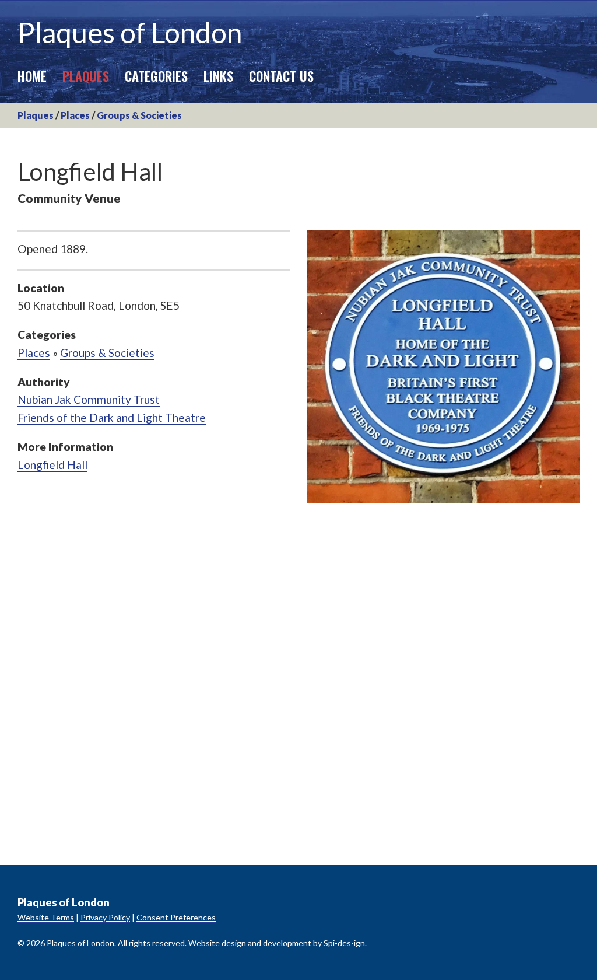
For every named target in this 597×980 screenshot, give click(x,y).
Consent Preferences (176, 917)
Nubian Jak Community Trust (88, 399)
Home (32, 75)
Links (218, 75)
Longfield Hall (52, 464)
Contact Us (281, 75)
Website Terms (45, 917)
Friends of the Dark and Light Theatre (111, 417)
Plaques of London (129, 32)
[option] (443, 366)
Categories (156, 75)
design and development (266, 943)
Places (75, 115)
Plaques (85, 75)
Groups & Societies (139, 115)
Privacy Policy (105, 917)
